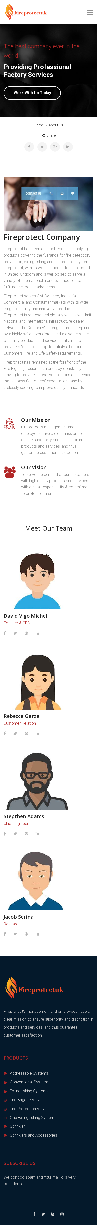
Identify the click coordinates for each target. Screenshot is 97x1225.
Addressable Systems (29, 1073)
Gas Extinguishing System (32, 1117)
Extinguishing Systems (29, 1091)
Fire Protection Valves (29, 1108)
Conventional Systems (29, 1082)
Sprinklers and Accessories (33, 1135)
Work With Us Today (32, 92)
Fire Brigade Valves (27, 1099)
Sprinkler (17, 1126)
